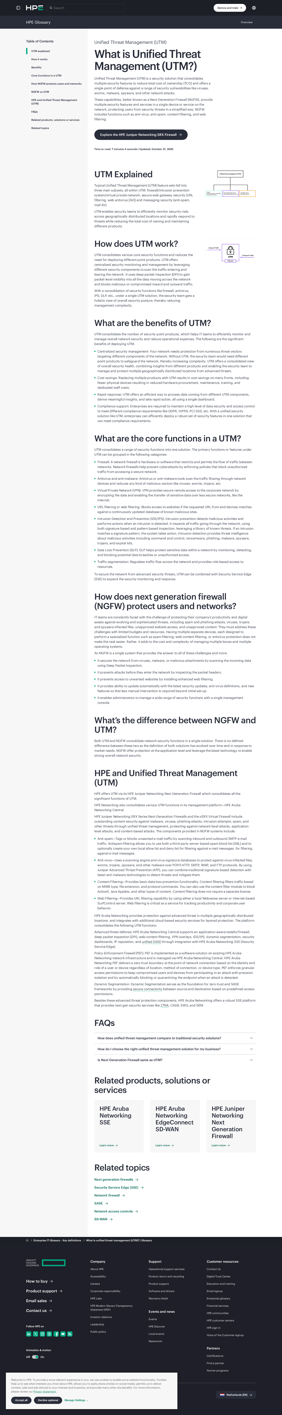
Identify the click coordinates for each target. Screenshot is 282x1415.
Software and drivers (161, 1291)
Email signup (215, 1291)
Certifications (215, 1355)
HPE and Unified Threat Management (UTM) (54, 101)
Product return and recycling (166, 1276)
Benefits (36, 67)
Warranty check (158, 1298)
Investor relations (101, 1317)
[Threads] (49, 1334)
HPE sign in (213, 1327)
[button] (18, 8)
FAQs (34, 111)
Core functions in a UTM (46, 75)
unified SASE (151, 942)
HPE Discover (157, 1326)
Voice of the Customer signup (225, 1335)
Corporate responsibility (105, 1291)
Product (41, 1291)
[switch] (33, 1357)
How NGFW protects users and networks (56, 83)
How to (37, 1281)
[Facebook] (56, 1334)
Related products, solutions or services (55, 119)
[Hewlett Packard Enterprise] (34, 7)
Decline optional (48, 1400)
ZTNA (165, 1005)
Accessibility (98, 1276)
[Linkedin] (28, 1334)
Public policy (98, 1331)
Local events (156, 1333)
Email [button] (36, 1300)
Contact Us (214, 1269)
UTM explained (40, 51)
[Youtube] (63, 1334)
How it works (39, 59)
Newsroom (155, 1341)
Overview (247, 22)
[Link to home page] (27, 1240)
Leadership (97, 1324)
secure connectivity (147, 989)
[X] (35, 1334)
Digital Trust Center (219, 1276)
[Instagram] (42, 1334)
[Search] (51, 8)
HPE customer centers (220, 1320)
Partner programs (217, 1370)
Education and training (221, 1283)
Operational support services (167, 1269)
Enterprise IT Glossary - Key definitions (57, 1240)
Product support (159, 1283)
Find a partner (215, 1363)
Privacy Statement (44, 1391)
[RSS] (69, 1334)
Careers (95, 1283)
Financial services (218, 1305)
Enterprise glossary (218, 1298)
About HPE (97, 1269)
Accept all (21, 1400)
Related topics (40, 128)
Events (153, 1319)
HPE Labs (96, 1298)
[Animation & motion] (35, 1357)
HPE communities (218, 1313)
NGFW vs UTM (40, 91)
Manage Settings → (77, 1400)
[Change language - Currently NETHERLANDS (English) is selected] (254, 7)
